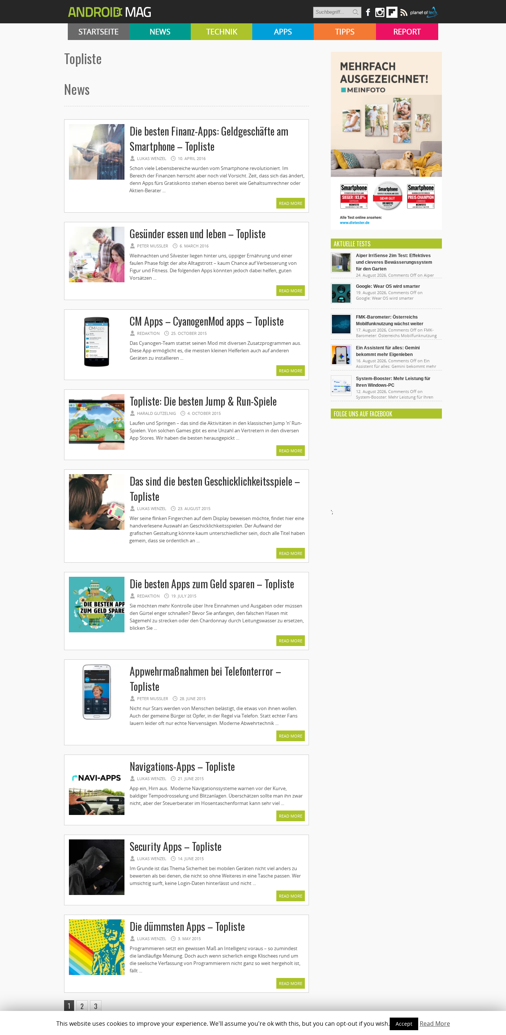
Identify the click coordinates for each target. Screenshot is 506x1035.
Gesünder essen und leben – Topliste (198, 233)
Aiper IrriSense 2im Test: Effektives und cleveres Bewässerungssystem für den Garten (394, 262)
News (160, 32)
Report (407, 32)
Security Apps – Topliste (176, 846)
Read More (290, 203)
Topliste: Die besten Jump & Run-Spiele (203, 401)
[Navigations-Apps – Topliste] (96, 814)
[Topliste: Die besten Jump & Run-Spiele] (96, 448)
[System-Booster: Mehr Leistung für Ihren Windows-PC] (341, 394)
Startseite (99, 32)
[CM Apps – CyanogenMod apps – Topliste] (96, 368)
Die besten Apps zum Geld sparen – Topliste (212, 583)
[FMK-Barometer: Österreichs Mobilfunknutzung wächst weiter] (341, 332)
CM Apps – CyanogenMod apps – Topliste (207, 321)
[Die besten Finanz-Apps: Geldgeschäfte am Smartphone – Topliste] (96, 178)
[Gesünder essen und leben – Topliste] (96, 281)
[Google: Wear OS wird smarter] (341, 302)
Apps (283, 32)
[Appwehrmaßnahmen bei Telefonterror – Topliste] (96, 718)
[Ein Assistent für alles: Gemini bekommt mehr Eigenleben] (341, 363)
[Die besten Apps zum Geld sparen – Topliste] (96, 631)
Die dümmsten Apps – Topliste (187, 926)
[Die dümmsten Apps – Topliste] (96, 974)
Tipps (344, 32)
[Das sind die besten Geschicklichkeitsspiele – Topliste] (96, 528)
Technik (221, 32)
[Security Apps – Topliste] (96, 894)
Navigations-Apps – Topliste (182, 766)
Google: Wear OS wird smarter (388, 286)
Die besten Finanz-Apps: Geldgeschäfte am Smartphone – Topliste (209, 138)
